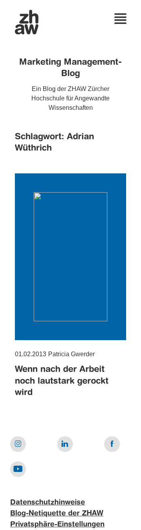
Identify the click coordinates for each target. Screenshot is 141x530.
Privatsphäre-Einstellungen (57, 524)
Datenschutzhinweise (47, 502)
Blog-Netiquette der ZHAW (56, 513)
